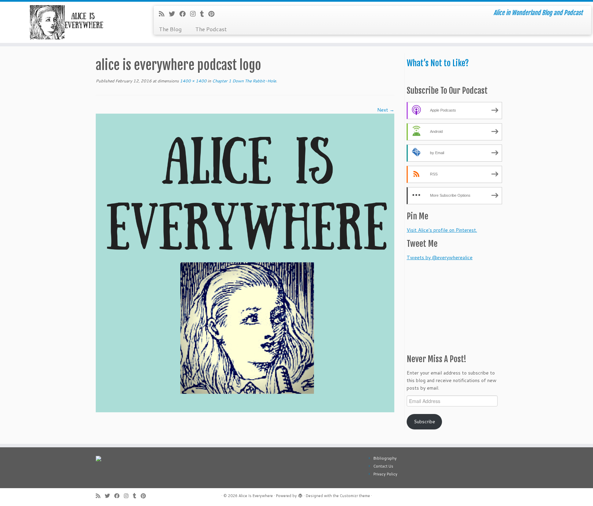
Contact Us (383, 466)
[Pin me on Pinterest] (213, 13)
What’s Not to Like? (438, 63)
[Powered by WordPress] (300, 494)
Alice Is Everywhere (256, 495)
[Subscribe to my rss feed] (164, 13)
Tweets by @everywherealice (440, 257)
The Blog (170, 29)
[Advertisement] (449, 304)
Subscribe (424, 421)
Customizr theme (355, 495)
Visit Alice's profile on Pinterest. (442, 230)
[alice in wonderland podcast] (245, 262)
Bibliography (385, 458)
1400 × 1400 (193, 81)
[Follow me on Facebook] (184, 13)
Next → (385, 109)
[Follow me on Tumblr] (204, 13)
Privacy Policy (385, 474)
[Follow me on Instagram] (195, 13)
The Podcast (211, 29)
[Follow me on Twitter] (174, 13)
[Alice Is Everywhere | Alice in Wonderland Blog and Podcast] (68, 22)
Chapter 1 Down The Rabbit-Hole (243, 81)
